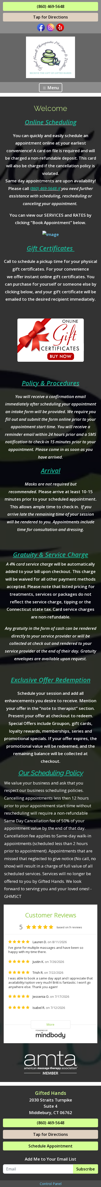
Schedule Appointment (50, 1146)
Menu (52, 87)
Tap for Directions (50, 17)
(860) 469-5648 (50, 6)
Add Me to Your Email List (50, 1159)
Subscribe (85, 1169)
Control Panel (51, 1183)
